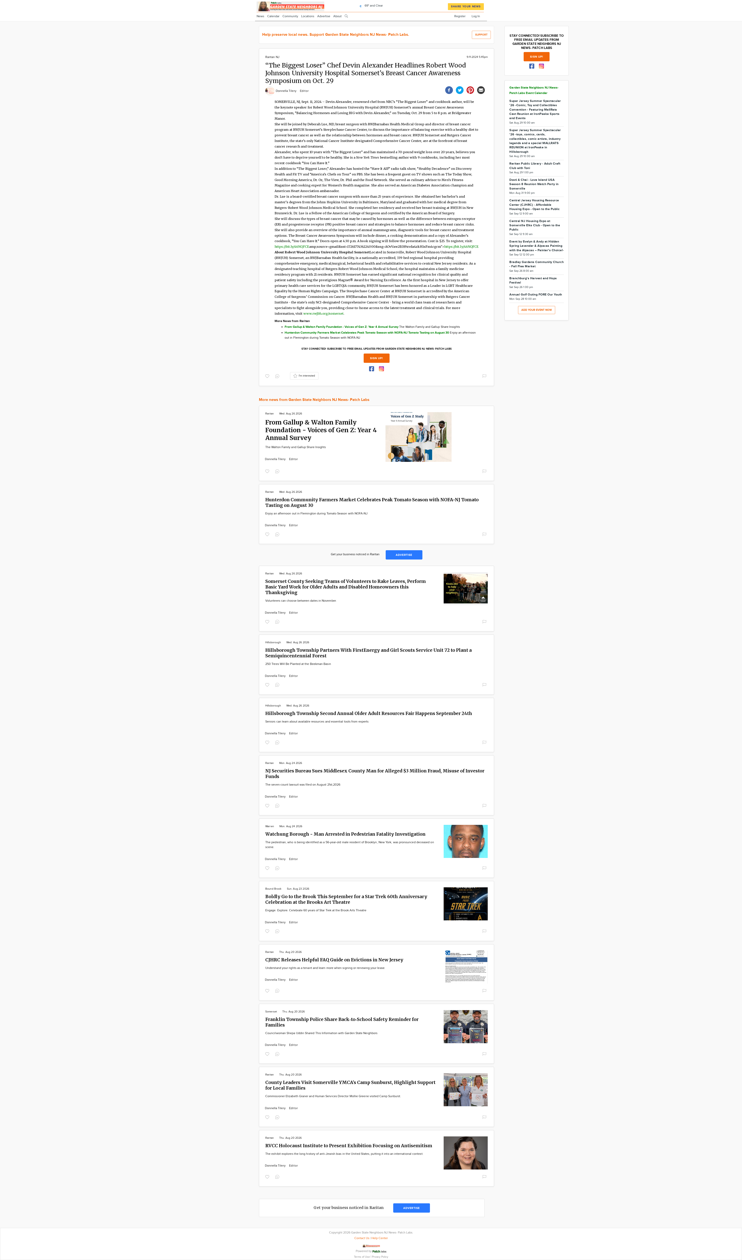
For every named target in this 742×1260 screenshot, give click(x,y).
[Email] (481, 89)
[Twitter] (460, 89)
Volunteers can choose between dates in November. (301, 601)
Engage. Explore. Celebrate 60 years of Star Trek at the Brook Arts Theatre (315, 910)
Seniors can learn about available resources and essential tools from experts (316, 722)
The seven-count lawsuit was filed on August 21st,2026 (302, 785)
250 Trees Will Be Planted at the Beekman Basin (298, 664)
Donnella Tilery (286, 91)
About (337, 16)
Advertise (323, 16)
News (260, 16)
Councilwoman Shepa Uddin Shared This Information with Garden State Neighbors (321, 1033)
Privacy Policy (380, 1256)
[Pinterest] (470, 89)
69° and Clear (373, 6)
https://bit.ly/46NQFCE (292, 247)
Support (481, 34)
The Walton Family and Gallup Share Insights (295, 447)
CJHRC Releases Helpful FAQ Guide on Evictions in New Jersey (334, 960)
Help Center (379, 1238)
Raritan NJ (272, 57)
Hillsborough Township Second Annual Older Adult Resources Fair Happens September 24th (368, 713)
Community (290, 16)
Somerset (271, 1011)
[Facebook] (449, 89)
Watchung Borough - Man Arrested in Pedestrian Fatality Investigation (345, 834)
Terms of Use (362, 1256)
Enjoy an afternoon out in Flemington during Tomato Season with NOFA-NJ (316, 513)
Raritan (269, 413)
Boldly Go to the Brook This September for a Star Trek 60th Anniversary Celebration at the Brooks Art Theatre (346, 899)
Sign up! (376, 358)
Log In (476, 16)
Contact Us (361, 1238)
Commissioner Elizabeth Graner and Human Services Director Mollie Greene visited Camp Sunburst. (333, 1096)
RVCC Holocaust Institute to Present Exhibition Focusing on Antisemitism (348, 1145)
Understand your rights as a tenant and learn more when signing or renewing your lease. (325, 968)
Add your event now (536, 310)
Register (459, 16)
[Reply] (278, 376)
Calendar (273, 16)
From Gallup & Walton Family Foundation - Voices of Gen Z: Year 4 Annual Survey (321, 430)
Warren (269, 826)
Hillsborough (273, 642)
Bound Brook (273, 888)
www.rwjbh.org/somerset (323, 313)
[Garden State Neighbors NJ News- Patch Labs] (290, 6)
